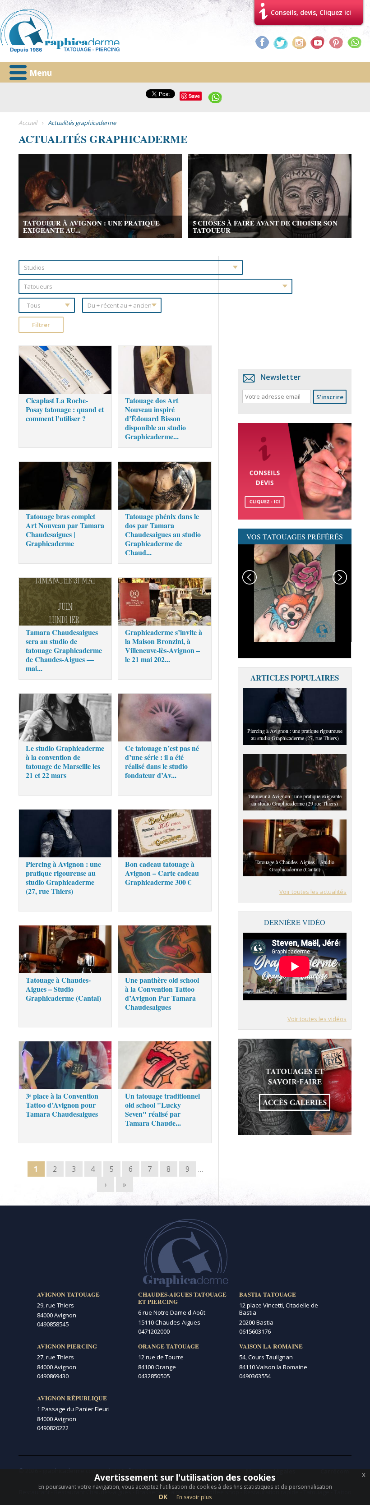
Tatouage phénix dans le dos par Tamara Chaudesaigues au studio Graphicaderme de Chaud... (163, 534)
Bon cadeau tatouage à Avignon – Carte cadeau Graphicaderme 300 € (162, 873)
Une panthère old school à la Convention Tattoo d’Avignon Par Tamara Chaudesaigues (162, 993)
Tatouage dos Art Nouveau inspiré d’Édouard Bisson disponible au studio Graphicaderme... (155, 418)
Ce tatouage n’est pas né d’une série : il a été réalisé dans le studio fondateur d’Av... (162, 761)
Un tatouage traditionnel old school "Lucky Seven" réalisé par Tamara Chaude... (162, 1109)
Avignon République (72, 1398)
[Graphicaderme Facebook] (262, 42)
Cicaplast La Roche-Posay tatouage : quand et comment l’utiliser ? (65, 409)
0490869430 (53, 1376)
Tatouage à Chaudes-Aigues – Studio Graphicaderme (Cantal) (63, 989)
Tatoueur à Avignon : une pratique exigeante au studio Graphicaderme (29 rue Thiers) (295, 799)
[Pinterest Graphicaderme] (336, 42)
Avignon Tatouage (68, 1294)
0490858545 (53, 1324)
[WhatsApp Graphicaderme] (355, 42)
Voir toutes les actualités (313, 892)
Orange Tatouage (168, 1346)
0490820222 (53, 1428)
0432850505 (154, 1376)
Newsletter (280, 377)
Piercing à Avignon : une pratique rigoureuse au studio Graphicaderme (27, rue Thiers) (63, 877)
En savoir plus (194, 1497)
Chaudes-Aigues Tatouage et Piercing (182, 1298)
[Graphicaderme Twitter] (281, 42)
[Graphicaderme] (60, 31)
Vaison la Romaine (271, 1346)
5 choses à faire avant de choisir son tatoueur (265, 226)
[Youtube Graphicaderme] (318, 42)
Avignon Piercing (67, 1346)
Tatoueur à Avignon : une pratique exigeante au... (91, 226)
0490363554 (255, 1376)
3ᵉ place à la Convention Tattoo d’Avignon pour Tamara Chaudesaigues (62, 1105)
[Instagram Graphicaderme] (299, 42)
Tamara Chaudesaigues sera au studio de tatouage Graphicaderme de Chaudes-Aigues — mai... (64, 650)
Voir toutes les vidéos (317, 1019)
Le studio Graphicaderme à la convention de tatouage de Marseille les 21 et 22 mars (65, 761)
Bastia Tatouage (267, 1294)
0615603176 (255, 1331)
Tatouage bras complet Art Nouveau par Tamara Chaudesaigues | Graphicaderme (65, 529)
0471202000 (154, 1331)
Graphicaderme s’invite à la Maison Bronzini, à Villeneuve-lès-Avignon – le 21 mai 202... (163, 645)
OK (162, 1496)
